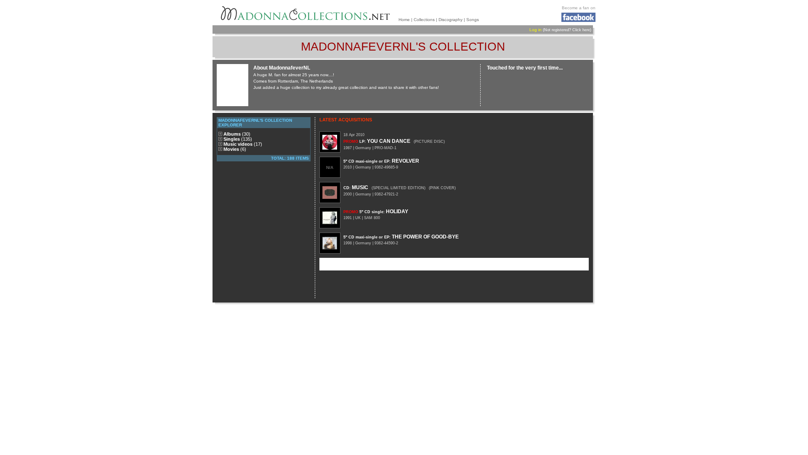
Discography (450, 19)
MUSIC (355, 187)
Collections (424, 19)
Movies (234, 149)
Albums (236, 133)
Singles (237, 139)
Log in (535, 29)
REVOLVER (381, 161)
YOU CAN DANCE (376, 141)
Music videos (242, 144)
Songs (472, 19)
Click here (581, 30)
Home (404, 19)
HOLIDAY (375, 211)
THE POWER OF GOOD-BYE (401, 237)
